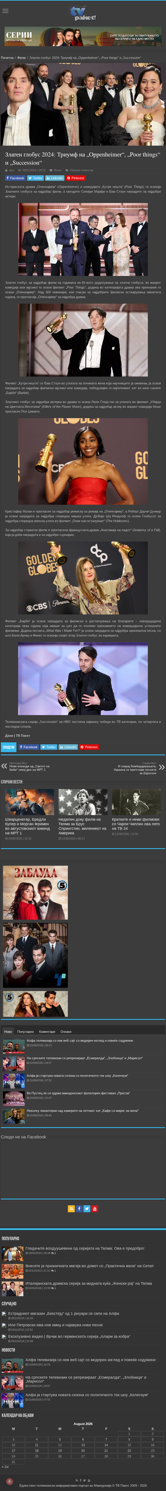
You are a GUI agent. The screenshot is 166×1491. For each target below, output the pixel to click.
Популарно (25, 1031)
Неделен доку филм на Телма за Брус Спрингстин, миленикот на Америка (82, 826)
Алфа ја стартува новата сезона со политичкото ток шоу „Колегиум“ (77, 1075)
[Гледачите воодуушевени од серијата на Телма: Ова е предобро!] (12, 1253)
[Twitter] (86, 1208)
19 (60, 1450)
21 (106, 1450)
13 (83, 1445)
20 (83, 1450)
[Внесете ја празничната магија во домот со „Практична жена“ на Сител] (12, 1271)
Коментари (47, 1031)
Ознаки (66, 1031)
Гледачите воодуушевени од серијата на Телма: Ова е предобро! (85, 1248)
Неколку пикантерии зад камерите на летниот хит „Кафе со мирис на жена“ (83, 1110)
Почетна (7, 58)
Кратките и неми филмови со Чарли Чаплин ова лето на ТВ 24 (136, 824)
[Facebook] (79, 1208)
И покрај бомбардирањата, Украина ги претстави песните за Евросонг (135, 768)
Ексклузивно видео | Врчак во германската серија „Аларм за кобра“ (69, 1336)
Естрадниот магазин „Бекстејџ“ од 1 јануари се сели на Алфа (63, 1313)
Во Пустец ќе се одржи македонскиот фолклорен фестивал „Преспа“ (78, 1093)
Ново (8, 1031)
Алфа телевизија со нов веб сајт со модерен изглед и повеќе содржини (80, 1040)
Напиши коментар (81, 170)
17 (13, 1450)
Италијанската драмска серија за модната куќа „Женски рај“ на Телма (89, 1283)
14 (106, 1445)
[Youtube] (94, 1208)
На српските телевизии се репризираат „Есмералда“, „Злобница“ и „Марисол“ (85, 1058)
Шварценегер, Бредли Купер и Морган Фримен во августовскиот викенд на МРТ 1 (27, 826)
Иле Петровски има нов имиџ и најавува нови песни (55, 1325)
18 (36, 1450)
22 (129, 1450)
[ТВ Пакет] (83, 13)
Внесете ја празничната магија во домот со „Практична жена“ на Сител (90, 1266)
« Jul (5, 1466)
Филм (21, 58)
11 (36, 1445)
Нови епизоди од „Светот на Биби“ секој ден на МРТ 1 (29, 766)
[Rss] (71, 1208)
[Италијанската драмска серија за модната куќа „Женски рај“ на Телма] (12, 1288)
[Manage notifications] (9, 1481)
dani (11, 170)
